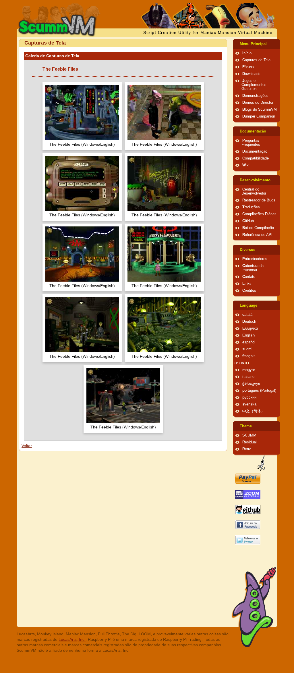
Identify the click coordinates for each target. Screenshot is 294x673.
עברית (239, 363)
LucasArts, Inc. (72, 639)
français (249, 356)
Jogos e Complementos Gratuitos (253, 85)
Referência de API (257, 235)
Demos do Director (257, 103)
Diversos (247, 250)
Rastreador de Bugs (258, 200)
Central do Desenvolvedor (253, 191)
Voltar (27, 445)
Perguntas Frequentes (250, 143)
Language (248, 305)
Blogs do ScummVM (259, 109)
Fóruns (248, 67)
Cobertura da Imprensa (252, 268)
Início (247, 53)
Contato (248, 277)
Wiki (245, 165)
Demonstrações (255, 96)
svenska (249, 404)
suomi (247, 349)
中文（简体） (253, 411)
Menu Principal (253, 44)
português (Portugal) (259, 391)
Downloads (251, 74)
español (248, 342)
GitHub (248, 221)
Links (247, 284)
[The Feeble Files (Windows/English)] (82, 113)
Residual (249, 442)
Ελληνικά (250, 328)
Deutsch (249, 322)
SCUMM (249, 435)
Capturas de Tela (256, 60)
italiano (248, 377)
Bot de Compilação (258, 228)
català (247, 315)
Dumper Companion (258, 116)
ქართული (251, 384)
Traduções (251, 207)
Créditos (249, 291)
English (248, 335)
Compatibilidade (255, 158)
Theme (246, 426)
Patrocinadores (254, 259)
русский (249, 397)
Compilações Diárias (259, 214)
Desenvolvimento (255, 180)
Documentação (253, 131)
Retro (246, 449)
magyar (248, 370)
